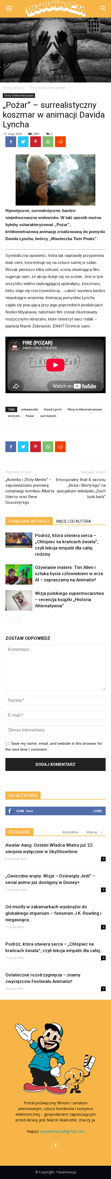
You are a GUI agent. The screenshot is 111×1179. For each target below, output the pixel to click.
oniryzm (14, 416)
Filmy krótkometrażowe (47, 87)
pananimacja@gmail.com (62, 1131)
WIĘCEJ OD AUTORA (73, 521)
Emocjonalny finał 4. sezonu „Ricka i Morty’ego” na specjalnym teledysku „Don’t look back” (81, 488)
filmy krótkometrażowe (85, 409)
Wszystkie (70, 832)
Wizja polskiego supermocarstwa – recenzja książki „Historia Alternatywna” (69, 599)
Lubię (97, 811)
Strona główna (14, 87)
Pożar (30, 416)
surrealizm (48, 416)
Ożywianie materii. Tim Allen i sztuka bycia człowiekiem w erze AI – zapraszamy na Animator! (69, 573)
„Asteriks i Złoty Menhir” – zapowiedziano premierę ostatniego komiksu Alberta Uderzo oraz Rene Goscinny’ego (29, 491)
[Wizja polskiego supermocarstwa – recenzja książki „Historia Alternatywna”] (18, 600)
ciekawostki (29, 409)
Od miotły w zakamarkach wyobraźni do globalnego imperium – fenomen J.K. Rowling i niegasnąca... (53, 913)
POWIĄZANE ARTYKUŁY (29, 521)
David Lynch (53, 409)
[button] (103, 8)
